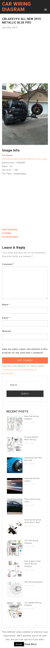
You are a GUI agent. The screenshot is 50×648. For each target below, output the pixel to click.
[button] (45, 9)
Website (6, 331)
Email (6, 318)
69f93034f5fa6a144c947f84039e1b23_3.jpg (24, 159)
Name (6, 304)
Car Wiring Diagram (16, 6)
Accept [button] (19, 644)
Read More (31, 644)
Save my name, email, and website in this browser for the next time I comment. (25, 351)
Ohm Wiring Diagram (33, 582)
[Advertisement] (25, 54)
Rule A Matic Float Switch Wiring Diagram (32, 563)
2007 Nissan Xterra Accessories (10, 233)
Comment (8, 264)
